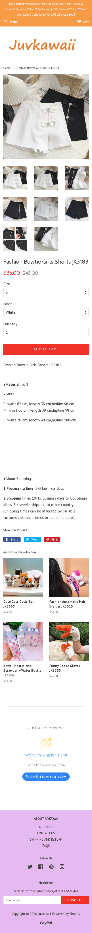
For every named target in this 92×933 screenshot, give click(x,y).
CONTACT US (46, 833)
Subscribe (75, 900)
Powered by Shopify (66, 914)
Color (7, 303)
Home (6, 68)
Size (6, 283)
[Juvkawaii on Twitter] (30, 867)
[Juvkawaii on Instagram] (61, 867)
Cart (86, 22)
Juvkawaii (44, 914)
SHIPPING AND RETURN (46, 839)
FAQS (46, 846)
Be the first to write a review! (46, 776)
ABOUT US (46, 827)
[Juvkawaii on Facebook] (40, 867)
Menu (13, 22)
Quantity (10, 323)
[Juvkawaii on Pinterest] (51, 867)
